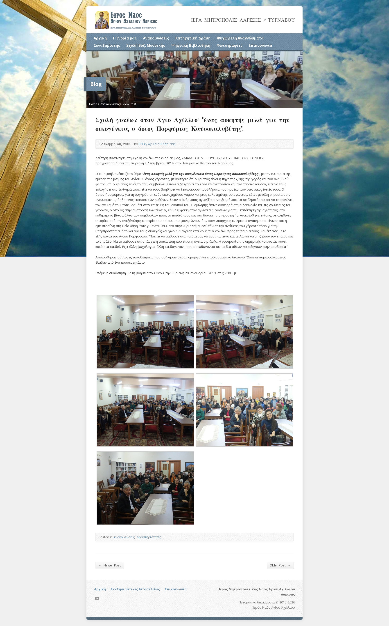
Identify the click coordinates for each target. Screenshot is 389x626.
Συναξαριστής (107, 45)
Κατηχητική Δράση (192, 38)
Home (93, 104)
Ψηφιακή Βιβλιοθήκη (190, 45)
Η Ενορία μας (125, 38)
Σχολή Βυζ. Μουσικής (145, 45)
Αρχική (100, 38)
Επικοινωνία (260, 45)
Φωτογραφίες (229, 45)
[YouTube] (97, 598)
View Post (129, 104)
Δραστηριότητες (149, 537)
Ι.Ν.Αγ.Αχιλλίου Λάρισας (157, 144)
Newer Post (109, 565)
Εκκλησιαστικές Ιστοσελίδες (135, 589)
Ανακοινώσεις (156, 38)
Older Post (280, 565)
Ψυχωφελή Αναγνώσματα (240, 38)
